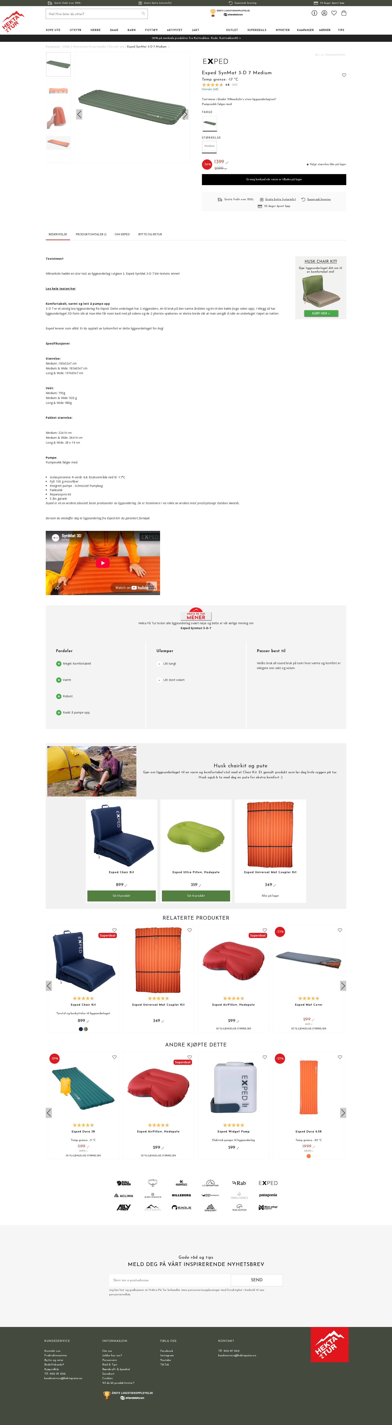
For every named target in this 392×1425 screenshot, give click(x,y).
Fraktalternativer (55, 1355)
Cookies (107, 1378)
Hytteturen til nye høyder (89, 46)
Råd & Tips (109, 1364)
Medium (209, 146)
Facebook (166, 1351)
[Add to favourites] (344, 75)
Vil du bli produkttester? (118, 1383)
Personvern (109, 1360)
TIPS (341, 30)
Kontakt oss (52, 1351)
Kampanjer (305, 30)
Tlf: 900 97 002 (55, 1373)
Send (257, 1280)
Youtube (165, 1360)
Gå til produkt (121, 895)
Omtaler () (210, 89)
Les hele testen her (61, 289)
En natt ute (116, 46)
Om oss (107, 1351)
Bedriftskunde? (54, 1364)
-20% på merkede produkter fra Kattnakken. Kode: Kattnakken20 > (196, 38)
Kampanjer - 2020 (58, 46)
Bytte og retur (53, 1360)
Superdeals (256, 30)
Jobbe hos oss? (112, 1355)
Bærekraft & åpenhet (116, 1369)
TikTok (164, 1364)
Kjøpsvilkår (51, 1369)
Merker (325, 30)
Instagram (167, 1355)
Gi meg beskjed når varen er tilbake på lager (274, 179)
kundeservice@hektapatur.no (63, 1378)
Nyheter (283, 30)
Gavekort (108, 1373)
